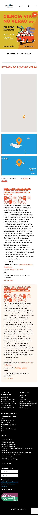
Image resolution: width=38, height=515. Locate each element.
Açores (25, 178)
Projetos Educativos (26, 401)
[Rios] (24, 202)
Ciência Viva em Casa (7, 401)
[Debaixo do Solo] (24, 198)
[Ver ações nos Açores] (19, 165)
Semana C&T (5, 397)
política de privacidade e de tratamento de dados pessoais (9, 484)
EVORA (20, 270)
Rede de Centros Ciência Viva (8, 417)
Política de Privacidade (8, 444)
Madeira (4, 181)
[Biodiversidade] (15, 198)
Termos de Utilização (8, 446)
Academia (23, 395)
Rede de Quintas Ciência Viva (8, 430)
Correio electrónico (7, 442)
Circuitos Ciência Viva (8, 399)
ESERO (22, 397)
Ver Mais (10, 280)
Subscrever (7, 489)
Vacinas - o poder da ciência (7, 409)
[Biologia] (20, 198)
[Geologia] (6, 202)
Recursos (23, 399)
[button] (24, 117)
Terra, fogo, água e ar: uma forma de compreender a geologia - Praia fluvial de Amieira (17, 290)
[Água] (15, 202)
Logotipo (4, 435)
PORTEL (13, 270)
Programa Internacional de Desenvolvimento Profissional (28, 406)
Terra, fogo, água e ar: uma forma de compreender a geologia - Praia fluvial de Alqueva (17, 191)
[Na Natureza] (6, 198)
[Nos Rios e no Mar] (10, 202)
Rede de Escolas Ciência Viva (8, 426)
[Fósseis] (29, 198)
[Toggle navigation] (35, 5)
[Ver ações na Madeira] (19, 144)
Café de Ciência (6, 405)
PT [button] (21, 6)
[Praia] (20, 202)
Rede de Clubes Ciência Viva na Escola (8, 422)
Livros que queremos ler (8, 403)
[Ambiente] (10, 198)
